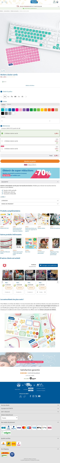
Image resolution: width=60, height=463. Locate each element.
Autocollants (7, 11)
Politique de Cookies (34, 460)
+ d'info (2, 197)
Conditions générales (25, 460)
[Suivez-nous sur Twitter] (36, 396)
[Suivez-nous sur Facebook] (30, 396)
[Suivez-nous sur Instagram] (33, 396)
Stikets (1, 11)
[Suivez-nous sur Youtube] (39, 396)
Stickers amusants (15, 11)
